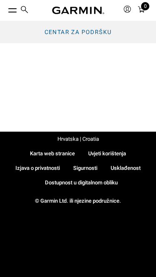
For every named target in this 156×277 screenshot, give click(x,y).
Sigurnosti (85, 168)
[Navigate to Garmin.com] (78, 10)
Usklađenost (126, 168)
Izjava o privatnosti (37, 168)
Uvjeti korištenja (107, 153)
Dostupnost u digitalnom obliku (81, 182)
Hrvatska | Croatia (78, 139)
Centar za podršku (78, 32)
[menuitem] (24, 10)
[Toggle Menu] (5, 8)
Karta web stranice (52, 153)
